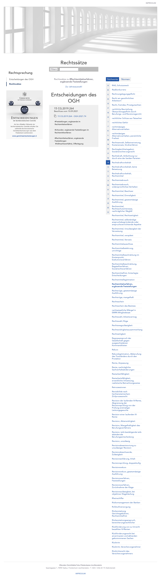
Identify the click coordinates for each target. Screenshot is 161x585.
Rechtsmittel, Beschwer (122, 191)
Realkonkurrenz (119, 89)
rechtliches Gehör (120, 122)
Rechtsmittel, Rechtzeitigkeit (125, 215)
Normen (125, 79)
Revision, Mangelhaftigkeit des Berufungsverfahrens (126, 426)
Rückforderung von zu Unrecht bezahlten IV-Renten (126, 528)
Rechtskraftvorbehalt (121, 162)
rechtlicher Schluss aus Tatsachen (127, 118)
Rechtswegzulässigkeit (122, 325)
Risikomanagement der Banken (126, 502)
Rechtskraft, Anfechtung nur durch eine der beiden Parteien (126, 157)
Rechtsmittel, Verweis (122, 239)
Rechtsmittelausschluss (122, 244)
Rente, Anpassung (120, 363)
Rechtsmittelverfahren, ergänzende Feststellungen (124, 285)
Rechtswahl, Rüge (120, 321)
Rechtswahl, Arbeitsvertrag (124, 317)
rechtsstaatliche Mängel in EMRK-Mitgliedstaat (124, 311)
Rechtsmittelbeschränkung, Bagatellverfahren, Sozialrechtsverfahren (124, 266)
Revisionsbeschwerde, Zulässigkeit (122, 453)
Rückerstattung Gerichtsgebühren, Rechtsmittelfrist (120, 513)
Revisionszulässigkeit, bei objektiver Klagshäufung (123, 492)
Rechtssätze (15, 84)
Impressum (151, 3)
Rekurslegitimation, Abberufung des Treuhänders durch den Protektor (126, 356)
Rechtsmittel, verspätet (122, 235)
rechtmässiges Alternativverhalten (120, 128)
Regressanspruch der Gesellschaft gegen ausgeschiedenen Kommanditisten (121, 342)
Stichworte (112, 79)
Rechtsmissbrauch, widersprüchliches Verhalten (125, 185)
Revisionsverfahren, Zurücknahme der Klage (123, 486)
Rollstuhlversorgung (121, 507)
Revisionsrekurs (119, 467)
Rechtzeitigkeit (119, 334)
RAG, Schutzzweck (120, 85)
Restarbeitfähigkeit (120, 374)
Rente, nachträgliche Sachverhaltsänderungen (123, 368)
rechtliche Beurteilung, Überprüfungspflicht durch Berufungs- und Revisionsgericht (127, 111)
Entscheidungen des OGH (21, 79)
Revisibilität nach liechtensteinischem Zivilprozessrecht (121, 394)
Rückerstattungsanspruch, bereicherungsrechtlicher (124, 521)
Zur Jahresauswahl (73, 86)
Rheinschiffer (118, 498)
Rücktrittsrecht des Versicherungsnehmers (122, 552)
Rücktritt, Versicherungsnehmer (126, 547)
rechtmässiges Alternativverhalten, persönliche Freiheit (126, 135)
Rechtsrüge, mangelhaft (123, 297)
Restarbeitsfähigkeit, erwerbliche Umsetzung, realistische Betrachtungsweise (126, 380)
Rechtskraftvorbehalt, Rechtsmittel (122, 174)
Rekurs (115, 349)
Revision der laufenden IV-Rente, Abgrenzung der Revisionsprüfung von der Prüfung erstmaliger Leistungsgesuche (127, 405)
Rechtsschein (118, 301)
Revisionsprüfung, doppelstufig (126, 463)
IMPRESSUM (80, 573)
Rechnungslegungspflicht (123, 94)
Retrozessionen (119, 387)
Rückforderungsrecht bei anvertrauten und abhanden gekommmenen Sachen (124, 535)
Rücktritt (116, 542)
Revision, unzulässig (121, 441)
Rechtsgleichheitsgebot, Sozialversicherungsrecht (123, 150)
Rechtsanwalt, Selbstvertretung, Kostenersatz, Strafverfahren (126, 143)
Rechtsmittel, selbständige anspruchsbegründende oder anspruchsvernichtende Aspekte (126, 222)
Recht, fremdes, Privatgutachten (126, 105)
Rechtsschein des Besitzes (124, 306)
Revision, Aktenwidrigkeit (123, 421)
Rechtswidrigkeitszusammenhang (127, 329)
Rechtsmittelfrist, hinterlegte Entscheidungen (125, 274)
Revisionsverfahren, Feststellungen (121, 479)
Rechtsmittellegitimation (123, 279)
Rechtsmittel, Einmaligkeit (124, 195)
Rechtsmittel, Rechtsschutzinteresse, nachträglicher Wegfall (122, 208)
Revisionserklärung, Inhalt (123, 459)
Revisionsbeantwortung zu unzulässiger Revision (124, 446)
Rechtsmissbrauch (120, 180)
